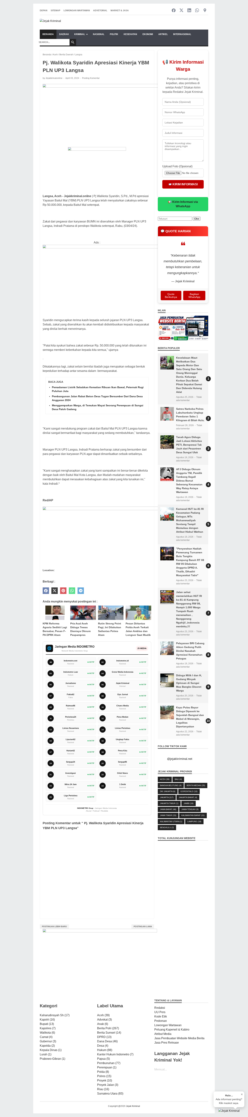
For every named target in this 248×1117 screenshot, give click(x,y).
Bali (178, 779)
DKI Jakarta (167, 791)
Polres (104, 1076)
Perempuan (106, 1067)
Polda (103, 1071)
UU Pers (159, 1012)
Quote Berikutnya (171, 295)
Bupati (47, 1023)
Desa (102, 1045)
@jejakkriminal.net (179, 759)
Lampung (194, 821)
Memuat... (160, 1069)
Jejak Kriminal (133, 1106)
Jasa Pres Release (166, 1042)
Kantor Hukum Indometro (115, 1054)
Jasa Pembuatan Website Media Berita (179, 1038)
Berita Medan (196, 785)
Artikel (163, 34)
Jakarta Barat (188, 797)
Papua (103, 1058)
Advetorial (100, 10)
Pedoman (160, 1020)
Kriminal (79, 34)
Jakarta (167, 797)
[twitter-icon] (181, 11)
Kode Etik (160, 1016)
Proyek (104, 1080)
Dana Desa (107, 1041)
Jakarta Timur (169, 803)
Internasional (182, 34)
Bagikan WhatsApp (194, 295)
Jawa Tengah (190, 809)
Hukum (104, 1050)
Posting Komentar (91, 78)
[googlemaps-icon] (205, 11)
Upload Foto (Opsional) (177, 166)
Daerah (64, 34)
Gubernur (48, 1041)
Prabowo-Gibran (52, 1058)
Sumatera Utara (110, 1093)
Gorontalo (189, 791)
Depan (43, 10)
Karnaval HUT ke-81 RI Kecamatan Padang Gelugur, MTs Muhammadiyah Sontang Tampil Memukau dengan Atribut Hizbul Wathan (190, 520)
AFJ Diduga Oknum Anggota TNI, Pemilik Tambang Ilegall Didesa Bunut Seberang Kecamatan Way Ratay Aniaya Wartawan (189, 481)
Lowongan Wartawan (77, 10)
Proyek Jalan (107, 1084)
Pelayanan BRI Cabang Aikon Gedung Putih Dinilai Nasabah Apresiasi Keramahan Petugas (190, 651)
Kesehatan (130, 34)
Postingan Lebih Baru (54, 926)
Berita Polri (108, 1028)
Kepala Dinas (51, 1050)
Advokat (104, 1019)
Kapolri (47, 1019)
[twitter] (54, 590)
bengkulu (167, 827)
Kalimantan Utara (171, 821)
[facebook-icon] (173, 11)
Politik (114, 34)
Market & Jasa (120, 10)
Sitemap (55, 10)
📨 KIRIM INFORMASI (183, 184)
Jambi (189, 803)
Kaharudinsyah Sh (55, 1015)
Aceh (165, 779)
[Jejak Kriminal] (50, 22)
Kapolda (47, 1045)
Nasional (98, 34)
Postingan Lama (143, 926)
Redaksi (159, 1007)
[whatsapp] (72, 590)
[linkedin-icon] (189, 11)
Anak (102, 1023)
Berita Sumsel (109, 1032)
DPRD (104, 1036)
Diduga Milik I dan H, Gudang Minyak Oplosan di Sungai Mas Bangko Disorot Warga (189, 683)
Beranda (48, 34)
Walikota (47, 1032)
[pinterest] (63, 590)
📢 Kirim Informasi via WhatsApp (183, 204)
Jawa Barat (168, 809)
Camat (46, 1036)
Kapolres (48, 1028)
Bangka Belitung (171, 785)
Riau (103, 1089)
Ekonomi (148, 34)
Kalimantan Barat (193, 815)
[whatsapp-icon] (197, 11)
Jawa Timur (168, 815)
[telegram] (81, 590)
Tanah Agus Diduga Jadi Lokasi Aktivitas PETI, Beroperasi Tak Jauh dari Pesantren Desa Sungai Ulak (189, 445)
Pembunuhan (108, 1063)
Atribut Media (162, 1033)
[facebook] (46, 590)
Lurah (45, 1054)
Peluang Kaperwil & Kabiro (171, 1029)
